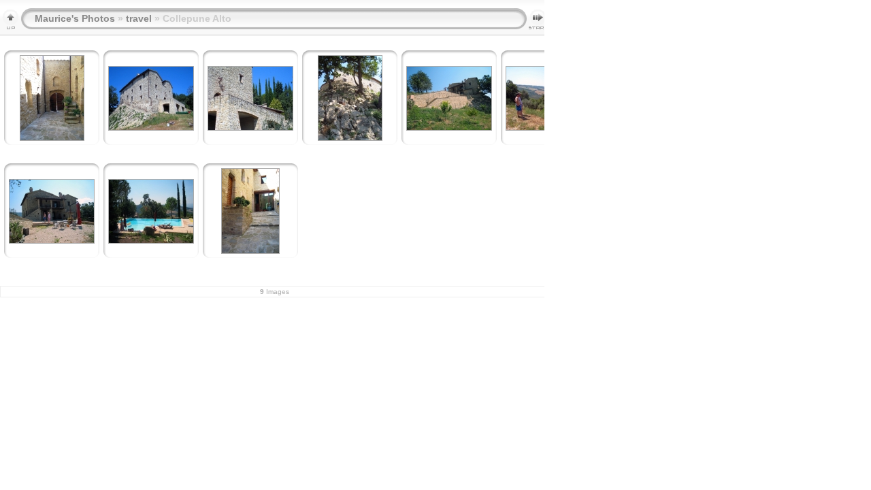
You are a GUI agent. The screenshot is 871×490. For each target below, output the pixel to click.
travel (139, 18)
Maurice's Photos (75, 18)
